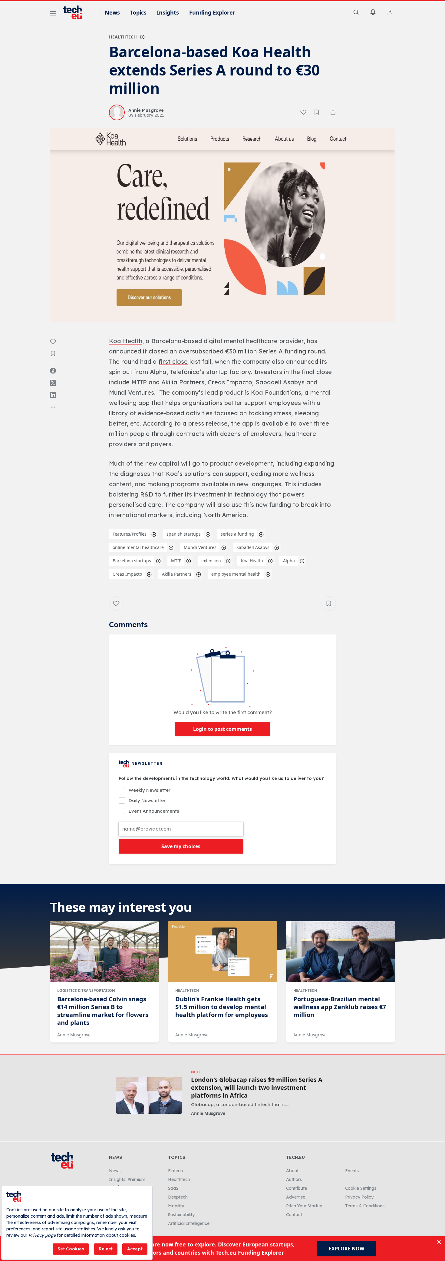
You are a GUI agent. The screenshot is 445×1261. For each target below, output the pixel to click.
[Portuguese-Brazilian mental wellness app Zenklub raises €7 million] (340, 951)
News (112, 12)
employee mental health (236, 574)
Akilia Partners (176, 574)
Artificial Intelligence (188, 1223)
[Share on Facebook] (53, 371)
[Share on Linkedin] (53, 395)
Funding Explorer (212, 12)
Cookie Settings (360, 1188)
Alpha (289, 561)
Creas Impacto (127, 574)
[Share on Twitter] (53, 383)
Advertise (295, 1197)
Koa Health (252, 561)
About (292, 1170)
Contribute (296, 1188)
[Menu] (53, 14)
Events (352, 1170)
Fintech (175, 1170)
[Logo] (75, 12)
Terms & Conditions (364, 1206)
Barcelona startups (132, 561)
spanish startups (183, 534)
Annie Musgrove (74, 1035)
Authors (294, 1179)
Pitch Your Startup (304, 1206)
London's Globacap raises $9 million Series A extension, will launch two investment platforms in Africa (256, 1087)
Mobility (176, 1206)
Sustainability (181, 1214)
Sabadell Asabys (252, 547)
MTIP (176, 561)
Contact (294, 1214)
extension (211, 561)
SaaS (173, 1188)
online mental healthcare (138, 547)
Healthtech (123, 37)
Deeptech (178, 1197)
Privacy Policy (359, 1197)
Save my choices (180, 846)
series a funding (237, 534)
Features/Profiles (130, 534)
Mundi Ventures (200, 547)
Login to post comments (222, 729)
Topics (138, 12)
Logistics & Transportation (86, 990)
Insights (168, 12)
